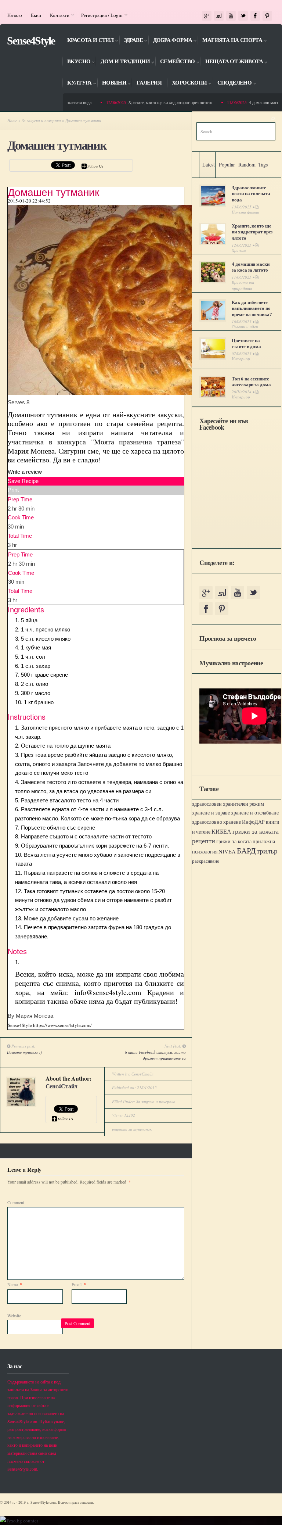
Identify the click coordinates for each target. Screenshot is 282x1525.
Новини (111, 84)
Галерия (149, 83)
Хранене (239, 250)
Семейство (175, 62)
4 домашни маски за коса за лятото (250, 266)
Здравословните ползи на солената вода (251, 193)
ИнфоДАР (253, 821)
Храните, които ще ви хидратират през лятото (162, 102)
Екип (36, 15)
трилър (267, 850)
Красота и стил (88, 41)
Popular (227, 164)
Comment (15, 1202)
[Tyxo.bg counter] (19, 1520)
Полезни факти (245, 212)
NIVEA (227, 851)
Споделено (232, 84)
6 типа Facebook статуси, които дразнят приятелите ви (155, 1055)
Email (79, 1284)
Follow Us (95, 166)
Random (247, 164)
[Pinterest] (267, 16)
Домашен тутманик (56, 145)
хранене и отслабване (255, 812)
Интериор (241, 358)
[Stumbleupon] (219, 16)
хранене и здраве (211, 812)
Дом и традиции (122, 62)
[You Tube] (231, 16)
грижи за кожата (255, 831)
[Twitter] (243, 16)
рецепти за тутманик (132, 1129)
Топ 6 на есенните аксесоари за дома (251, 381)
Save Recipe (23, 481)
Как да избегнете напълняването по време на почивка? (252, 308)
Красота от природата (243, 285)
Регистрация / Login (100, 15)
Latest (208, 164)
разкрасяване (205, 861)
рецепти (203, 840)
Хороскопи (187, 84)
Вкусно (76, 62)
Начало (14, 15)
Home (12, 120)
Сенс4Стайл (62, 1086)
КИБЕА (221, 831)
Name (14, 1284)
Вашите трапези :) (24, 1052)
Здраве (131, 41)
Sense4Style (31, 41)
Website (14, 1315)
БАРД (246, 850)
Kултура (77, 84)
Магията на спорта (229, 41)
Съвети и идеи (245, 326)
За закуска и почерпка (41, 120)
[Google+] (207, 16)
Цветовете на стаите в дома (246, 343)
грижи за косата (234, 841)
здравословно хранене (216, 822)
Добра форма (170, 41)
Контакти (57, 15)
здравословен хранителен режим (228, 804)
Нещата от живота (231, 62)
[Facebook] (255, 16)
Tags (263, 164)
